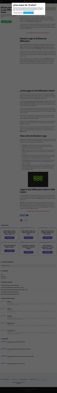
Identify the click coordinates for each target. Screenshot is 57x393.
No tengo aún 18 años (18, 12)
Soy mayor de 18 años (28, 12)
